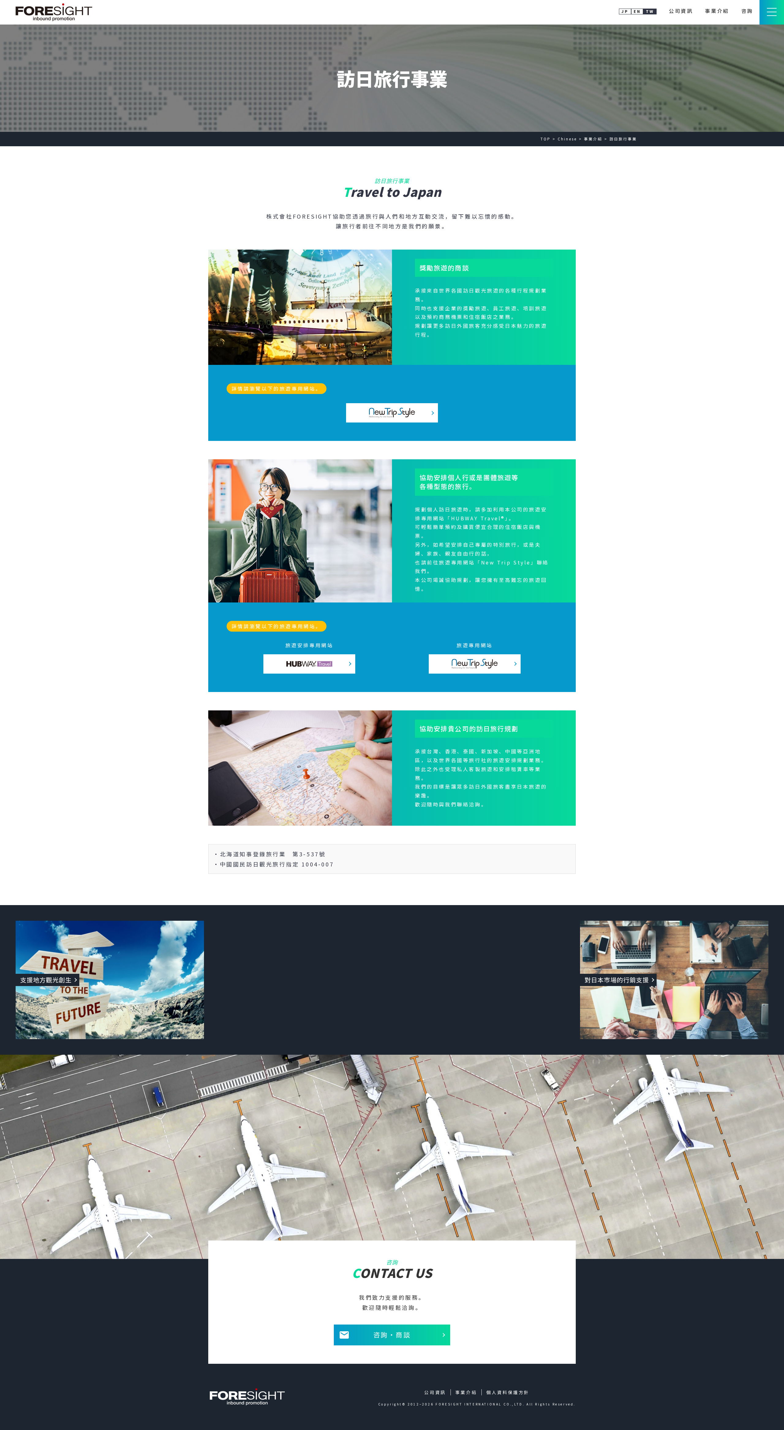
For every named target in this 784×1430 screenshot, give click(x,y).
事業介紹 (717, 10)
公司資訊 (681, 10)
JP (624, 11)
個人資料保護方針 (508, 1392)
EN (637, 11)
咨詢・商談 (392, 1334)
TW (650, 11)
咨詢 (747, 10)
